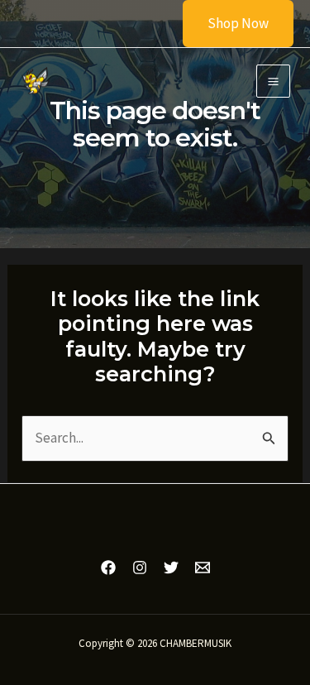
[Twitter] (171, 567)
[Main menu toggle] (273, 81)
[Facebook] (108, 567)
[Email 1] (202, 567)
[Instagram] (139, 567)
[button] (227, 23)
